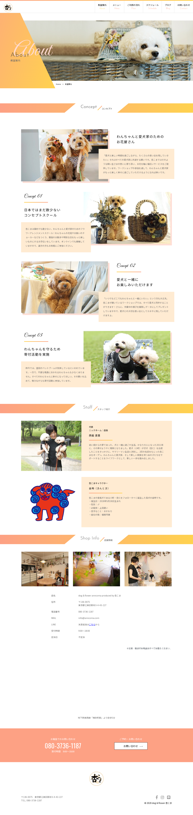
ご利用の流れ (133, 6)
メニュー (117, 6)
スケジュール (152, 6)
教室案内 (102, 6)
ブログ (168, 6)
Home (58, 84)
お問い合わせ (183, 6)
